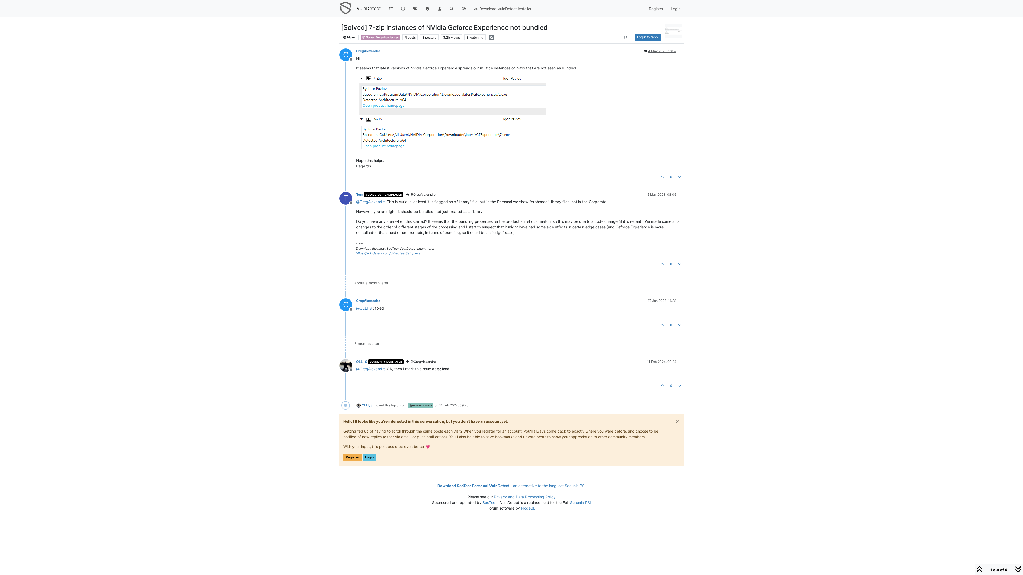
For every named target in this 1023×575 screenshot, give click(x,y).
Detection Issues (422, 405)
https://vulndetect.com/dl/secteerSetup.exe (388, 253)
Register (352, 457)
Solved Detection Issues (382, 37)
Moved (351, 37)
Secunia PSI (580, 502)
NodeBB (528, 508)
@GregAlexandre (423, 194)
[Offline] (347, 365)
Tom (359, 194)
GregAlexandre (368, 51)
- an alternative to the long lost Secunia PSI (511, 485)
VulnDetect (368, 8)
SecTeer (489, 502)
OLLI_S (361, 362)
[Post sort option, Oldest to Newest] (626, 37)
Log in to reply (647, 37)
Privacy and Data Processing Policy (525, 497)
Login (369, 457)
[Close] (678, 421)
